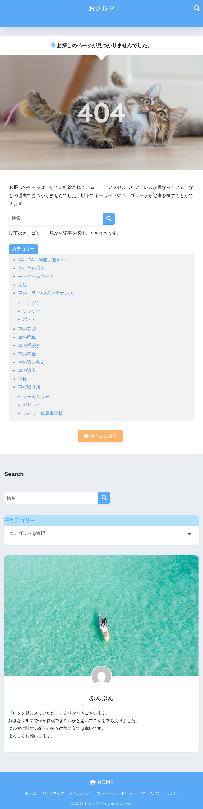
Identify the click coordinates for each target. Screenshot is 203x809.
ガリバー (32, 405)
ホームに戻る (103, 436)
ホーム (30, 793)
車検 (22, 378)
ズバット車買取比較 (43, 413)
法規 (22, 284)
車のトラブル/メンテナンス (45, 293)
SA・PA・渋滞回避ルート (44, 260)
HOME (104, 782)
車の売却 (27, 329)
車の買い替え (31, 362)
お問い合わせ (81, 793)
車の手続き (29, 345)
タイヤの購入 (31, 268)
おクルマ (102, 8)
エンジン (32, 302)
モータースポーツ (36, 276)
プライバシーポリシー (116, 793)
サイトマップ (52, 793)
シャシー (32, 311)
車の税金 (27, 354)
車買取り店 (29, 387)
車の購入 (27, 370)
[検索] (109, 219)
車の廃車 (27, 337)
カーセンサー (36, 396)
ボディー (32, 319)
